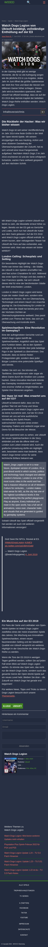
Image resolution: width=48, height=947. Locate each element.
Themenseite (8, 696)
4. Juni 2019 (31, 554)
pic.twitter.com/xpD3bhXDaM (19, 546)
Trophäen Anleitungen (24, 891)
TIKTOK (24, 913)
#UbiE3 (28, 542)
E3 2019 (6, 706)
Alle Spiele (24, 885)
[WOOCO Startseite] (9, 2)
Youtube (24, 918)
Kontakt (24, 935)
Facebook (24, 908)
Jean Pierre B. (7, 36)
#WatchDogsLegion (14, 542)
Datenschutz (24, 929)
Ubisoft (17, 706)
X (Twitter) (24, 903)
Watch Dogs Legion (15, 754)
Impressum (24, 924)
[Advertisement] (24, 12)
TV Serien (24, 896)
